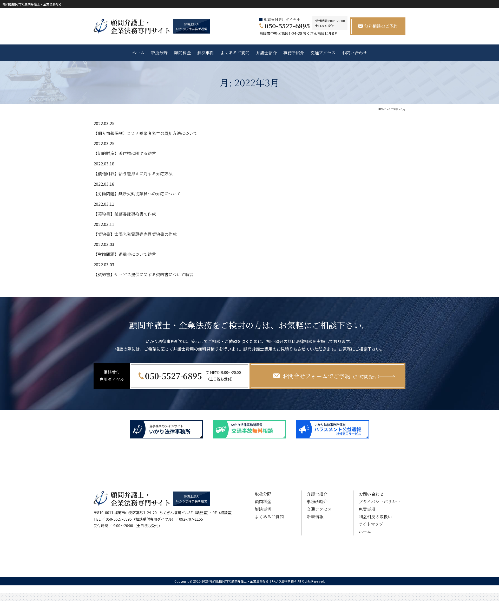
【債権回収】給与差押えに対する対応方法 (133, 174)
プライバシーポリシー (379, 502)
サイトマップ (371, 524)
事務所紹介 (293, 53)
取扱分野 (159, 53)
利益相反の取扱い (375, 517)
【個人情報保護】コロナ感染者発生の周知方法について (146, 133)
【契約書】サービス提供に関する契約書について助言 (143, 274)
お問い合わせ (354, 53)
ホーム (138, 53)
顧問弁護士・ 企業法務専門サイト (140, 26)
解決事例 (205, 53)
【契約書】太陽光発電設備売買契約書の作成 (135, 234)
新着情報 (315, 517)
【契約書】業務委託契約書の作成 (125, 214)
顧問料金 (182, 53)
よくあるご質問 (235, 53)
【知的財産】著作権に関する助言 (125, 153)
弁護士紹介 (266, 53)
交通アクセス (323, 53)
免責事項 (367, 509)
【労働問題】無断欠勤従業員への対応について (137, 194)
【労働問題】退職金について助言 (125, 254)
